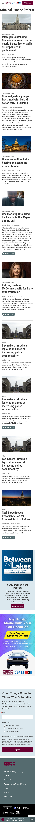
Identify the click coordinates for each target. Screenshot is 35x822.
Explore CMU (8, 796)
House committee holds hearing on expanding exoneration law (16, 163)
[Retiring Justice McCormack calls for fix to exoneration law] (16, 270)
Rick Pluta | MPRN (6, 170)
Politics (4, 342)
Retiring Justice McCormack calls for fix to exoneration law (17, 288)
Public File (7, 788)
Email (4, 713)
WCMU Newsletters (12, 731)
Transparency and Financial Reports (15, 784)
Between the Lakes (12, 725)
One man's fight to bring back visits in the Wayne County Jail (16, 217)
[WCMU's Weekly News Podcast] (17, 565)
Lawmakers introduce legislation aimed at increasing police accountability (14, 350)
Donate (29, 3)
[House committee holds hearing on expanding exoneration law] (16, 144)
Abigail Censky (6, 523)
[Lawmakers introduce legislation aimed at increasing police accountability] (16, 331)
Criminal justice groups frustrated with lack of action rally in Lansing (15, 99)
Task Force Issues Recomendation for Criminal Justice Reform (16, 516)
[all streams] (32, 819)
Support (6, 792)
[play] (3, 820)
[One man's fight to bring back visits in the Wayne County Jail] (16, 199)
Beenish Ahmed (6, 225)
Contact (6, 775)
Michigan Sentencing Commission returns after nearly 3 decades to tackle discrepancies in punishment (17, 43)
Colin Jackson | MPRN (8, 107)
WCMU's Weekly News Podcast (17, 586)
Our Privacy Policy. (26, 744)
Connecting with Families (14, 728)
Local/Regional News (8, 34)
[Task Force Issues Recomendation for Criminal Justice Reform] (16, 498)
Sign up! (17, 750)
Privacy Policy (8, 780)
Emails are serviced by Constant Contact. (12, 744)
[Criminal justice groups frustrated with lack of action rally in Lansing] (16, 81)
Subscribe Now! (17, 606)
